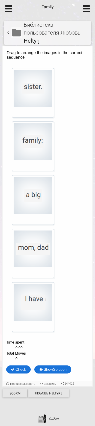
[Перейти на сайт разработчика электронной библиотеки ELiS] (42, 418)
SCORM (15, 393)
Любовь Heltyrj (48, 393)
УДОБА (54, 418)
